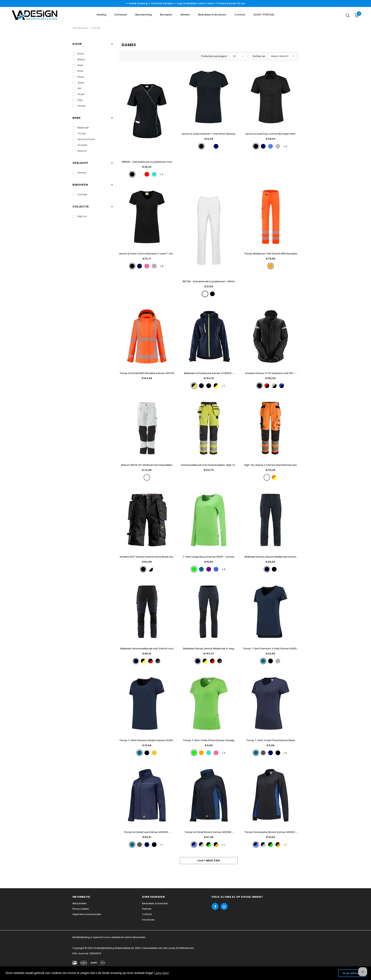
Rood (80, 53)
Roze (80, 71)
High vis (82, 216)
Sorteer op (259, 56)
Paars (80, 76)
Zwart (80, 82)
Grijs (80, 100)
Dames (96, 28)
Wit (79, 88)
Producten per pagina (214, 56)
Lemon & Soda (86, 139)
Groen (81, 94)
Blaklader (83, 127)
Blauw (81, 59)
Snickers (82, 145)
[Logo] (34, 15)
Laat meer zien (208, 860)
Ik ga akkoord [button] (352, 973)
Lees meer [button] (161, 973)
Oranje (81, 105)
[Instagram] (224, 906)
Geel (80, 65)
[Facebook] (215, 906)
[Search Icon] (348, 15)
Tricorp (81, 133)
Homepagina (80, 28)
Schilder (82, 194)
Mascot (81, 150)
